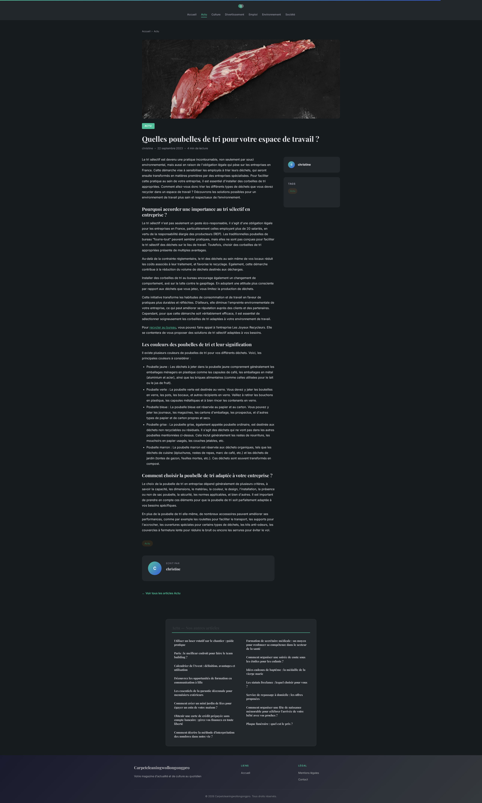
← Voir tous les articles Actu (161, 593)
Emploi (253, 14)
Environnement (271, 14)
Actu (204, 14)
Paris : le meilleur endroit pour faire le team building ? (203, 655)
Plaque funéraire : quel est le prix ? (269, 724)
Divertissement (234, 14)
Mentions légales (308, 772)
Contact (303, 779)
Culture (215, 14)
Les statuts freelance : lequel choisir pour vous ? (276, 684)
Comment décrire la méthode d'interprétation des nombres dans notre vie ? (204, 734)
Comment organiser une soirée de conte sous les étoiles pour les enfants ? (275, 659)
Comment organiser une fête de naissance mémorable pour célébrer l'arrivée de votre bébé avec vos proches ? (275, 711)
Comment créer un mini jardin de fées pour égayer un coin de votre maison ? (203, 705)
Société (290, 14)
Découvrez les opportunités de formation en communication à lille (203, 680)
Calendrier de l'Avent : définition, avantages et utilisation (204, 668)
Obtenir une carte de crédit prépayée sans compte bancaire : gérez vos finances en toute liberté (203, 720)
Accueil (192, 14)
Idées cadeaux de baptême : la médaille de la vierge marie (275, 672)
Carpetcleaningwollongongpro (162, 767)
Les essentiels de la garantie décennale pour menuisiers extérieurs (203, 693)
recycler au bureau (162, 327)
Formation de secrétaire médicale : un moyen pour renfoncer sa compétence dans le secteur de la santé (276, 645)
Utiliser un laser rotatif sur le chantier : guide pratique (204, 643)
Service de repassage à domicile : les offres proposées (274, 697)
